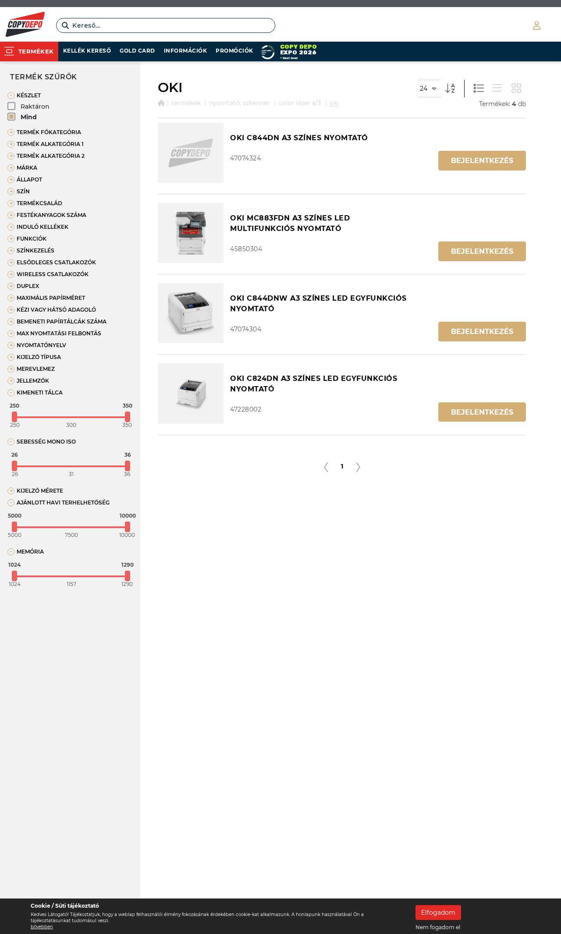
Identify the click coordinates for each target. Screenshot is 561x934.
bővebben (42, 927)
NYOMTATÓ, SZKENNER (239, 103)
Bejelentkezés (482, 160)
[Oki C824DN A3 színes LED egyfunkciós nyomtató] (191, 393)
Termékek (186, 103)
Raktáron (35, 106)
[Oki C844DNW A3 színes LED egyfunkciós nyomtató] (191, 313)
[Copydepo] (25, 25)
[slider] (14, 417)
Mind (29, 117)
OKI (334, 103)
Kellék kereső (87, 50)
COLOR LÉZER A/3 (299, 103)
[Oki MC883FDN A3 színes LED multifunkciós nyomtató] (191, 233)
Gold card (137, 50)
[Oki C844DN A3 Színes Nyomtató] (191, 153)
